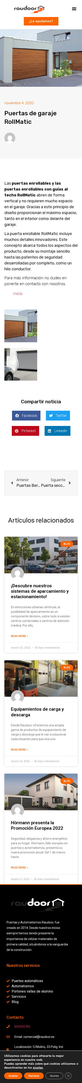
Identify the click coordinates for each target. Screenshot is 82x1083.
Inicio (18, 293)
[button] (74, 8)
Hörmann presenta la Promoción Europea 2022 (37, 825)
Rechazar (33, 1076)
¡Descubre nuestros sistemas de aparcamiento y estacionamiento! (40, 591)
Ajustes (54, 1076)
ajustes (38, 1068)
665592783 (22, 1026)
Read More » (19, 636)
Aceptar (13, 1076)
